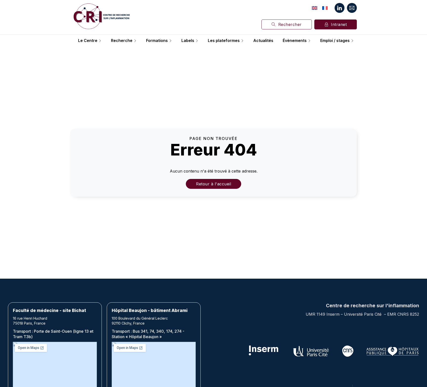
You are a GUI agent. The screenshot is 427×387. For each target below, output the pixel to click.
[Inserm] (263, 351)
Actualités (263, 41)
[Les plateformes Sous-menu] (242, 40)
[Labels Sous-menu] (196, 40)
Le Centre (87, 41)
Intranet (339, 24)
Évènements (295, 41)
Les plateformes (224, 41)
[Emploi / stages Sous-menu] (352, 40)
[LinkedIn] (339, 8)
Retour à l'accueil (213, 183)
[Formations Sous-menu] (170, 40)
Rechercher (290, 24)
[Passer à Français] (325, 7)
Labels (187, 41)
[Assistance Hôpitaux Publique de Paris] (392, 351)
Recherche (121, 41)
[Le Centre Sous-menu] (100, 40)
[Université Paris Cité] (311, 351)
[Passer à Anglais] (314, 7)
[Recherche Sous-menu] (135, 40)
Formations (157, 41)
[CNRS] (347, 351)
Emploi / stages (335, 41)
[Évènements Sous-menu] (309, 40)
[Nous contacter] (352, 8)
